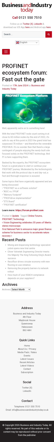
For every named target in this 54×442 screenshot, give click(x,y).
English (23, 42)
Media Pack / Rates (27, 352)
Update (15, 216)
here (27, 27)
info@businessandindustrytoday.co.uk (30, 410)
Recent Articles (27, 362)
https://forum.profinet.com (29, 210)
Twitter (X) (28, 24)
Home (27, 345)
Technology (18, 219)
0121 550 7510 (32, 406)
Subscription (27, 372)
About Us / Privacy (27, 349)
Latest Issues (27, 359)
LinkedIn (38, 24)
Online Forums (35, 216)
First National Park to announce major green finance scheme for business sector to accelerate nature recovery (27, 232)
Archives (6, 289)
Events (27, 355)
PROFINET (7, 219)
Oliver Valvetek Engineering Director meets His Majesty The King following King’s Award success (29, 255)
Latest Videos (27, 365)
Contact (27, 369)
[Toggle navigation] (6, 52)
